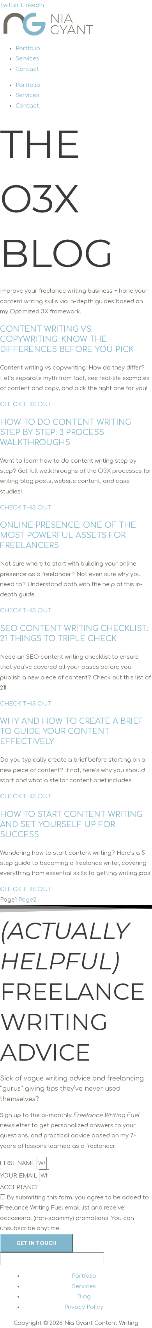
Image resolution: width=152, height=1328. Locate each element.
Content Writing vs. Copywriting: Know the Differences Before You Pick (67, 339)
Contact (27, 69)
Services (27, 58)
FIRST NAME (18, 1163)
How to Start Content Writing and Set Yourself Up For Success (71, 824)
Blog (84, 1296)
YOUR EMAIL (19, 1175)
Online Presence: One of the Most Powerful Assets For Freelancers (68, 535)
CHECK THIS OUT (25, 404)
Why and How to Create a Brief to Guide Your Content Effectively (71, 731)
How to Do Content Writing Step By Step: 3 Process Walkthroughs (65, 432)
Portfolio (28, 48)
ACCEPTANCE (20, 1187)
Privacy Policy (83, 1307)
